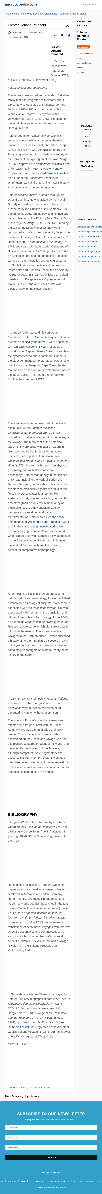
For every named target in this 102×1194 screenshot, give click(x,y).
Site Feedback (36, 1181)
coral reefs (37, 531)
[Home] (21, 4)
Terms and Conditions (84, 1181)
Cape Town (48, 365)
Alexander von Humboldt (44, 521)
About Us (12, 1181)
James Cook (44, 351)
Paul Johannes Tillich (87, 141)
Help (23, 1181)
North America (21, 265)
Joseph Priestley (57, 173)
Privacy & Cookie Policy (58, 1181)
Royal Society (25, 223)
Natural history (44, 337)
